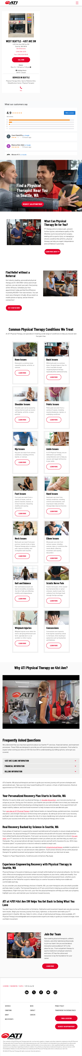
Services (8, 1006)
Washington (13, 986)
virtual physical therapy (54, 847)
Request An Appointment (66, 1026)
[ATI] (11, 3)
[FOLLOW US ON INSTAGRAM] (55, 994)
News (31, 1006)
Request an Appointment (32, 204)
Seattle (21, 986)
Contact (32, 1010)
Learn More (22, 373)
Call (21, 90)
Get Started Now (14, 308)
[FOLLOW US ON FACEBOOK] (41, 994)
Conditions (8, 1010)
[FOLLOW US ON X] (33, 994)
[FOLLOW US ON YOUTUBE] (48, 994)
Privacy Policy (59, 1006)
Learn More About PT (52, 252)
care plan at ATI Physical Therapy (17, 811)
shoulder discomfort (49, 800)
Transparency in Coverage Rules (65, 1010)
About (7, 1015)
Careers (32, 1015)
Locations (6, 986)
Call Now (21, 60)
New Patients (9, 1019)
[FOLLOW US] (26, 994)
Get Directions (21, 48)
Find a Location (66, 1018)
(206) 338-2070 (21, 51)
